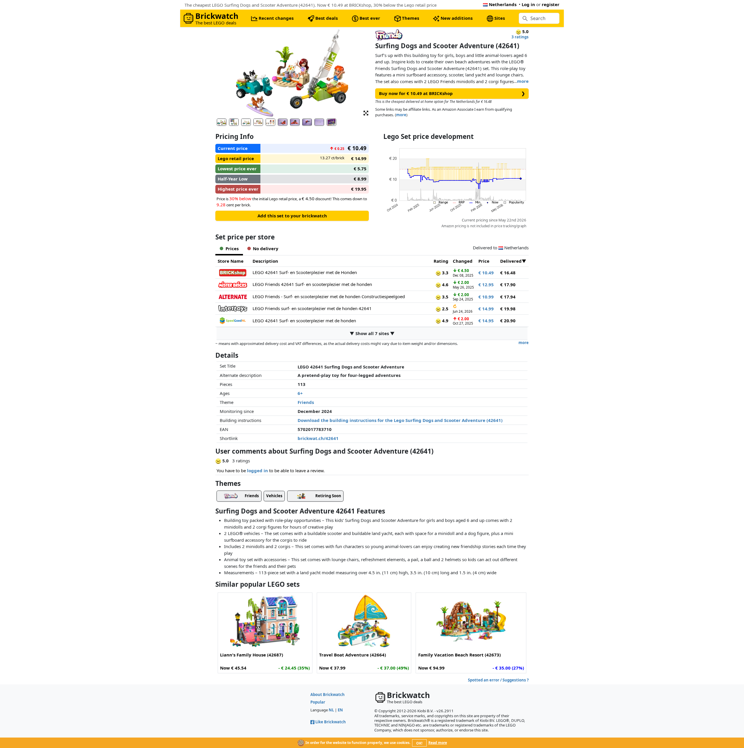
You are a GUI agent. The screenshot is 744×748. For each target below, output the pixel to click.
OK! (419, 743)
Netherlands (502, 4)
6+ (300, 393)
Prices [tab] (232, 248)
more (523, 81)
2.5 (444, 309)
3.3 (444, 272)
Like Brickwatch (330, 721)
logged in (257, 470)
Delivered (511, 261)
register (550, 4)
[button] (366, 112)
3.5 (444, 297)
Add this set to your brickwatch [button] (292, 216)
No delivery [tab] (265, 248)
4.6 (444, 284)
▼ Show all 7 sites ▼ (372, 333)
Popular (317, 702)
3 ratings (520, 37)
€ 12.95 (486, 284)
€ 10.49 (486, 272)
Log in (528, 4)
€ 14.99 (486, 309)
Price (483, 261)
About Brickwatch (327, 694)
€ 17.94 (508, 297)
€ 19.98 (508, 309)
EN (340, 710)
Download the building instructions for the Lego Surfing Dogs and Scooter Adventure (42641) (400, 420)
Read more (437, 742)
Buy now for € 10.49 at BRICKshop (452, 93)
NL (331, 710)
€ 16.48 (508, 272)
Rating (441, 261)
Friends (306, 402)
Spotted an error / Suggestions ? (498, 680)
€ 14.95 (486, 320)
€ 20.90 (508, 320)
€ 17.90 (508, 284)
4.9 (444, 320)
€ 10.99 (486, 297)
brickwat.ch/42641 (318, 438)
